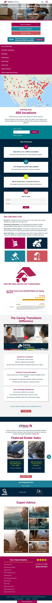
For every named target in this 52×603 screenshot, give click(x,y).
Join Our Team (25, 33)
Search (35, 132)
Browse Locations (17, 135)
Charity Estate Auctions (9, 589)
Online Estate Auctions (9, 586)
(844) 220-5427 (42, 567)
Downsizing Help (7, 575)
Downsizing (5, 61)
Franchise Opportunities (19, 599)
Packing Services (8, 570)
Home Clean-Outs (9, 233)
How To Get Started (25, 29)
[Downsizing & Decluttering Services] (37, 243)
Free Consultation (27, 601)
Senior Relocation (7, 46)
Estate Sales (6, 583)
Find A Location (25, 24)
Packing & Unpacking (8, 50)
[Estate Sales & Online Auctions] (15, 256)
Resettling (4, 54)
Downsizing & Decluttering (11, 224)
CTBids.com (35, 434)
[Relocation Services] (15, 243)
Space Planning (6, 68)
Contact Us (26, 411)
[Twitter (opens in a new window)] (40, 560)
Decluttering (5, 57)
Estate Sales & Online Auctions (13, 229)
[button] (3, 457)
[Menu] (46, 2)
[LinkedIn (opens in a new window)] (43, 560)
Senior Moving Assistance (9, 567)
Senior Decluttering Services (10, 578)
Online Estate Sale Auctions (10, 72)
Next (26, 207)
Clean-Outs (5, 65)
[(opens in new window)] (4, 492)
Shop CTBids (27, 477)
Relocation (7, 220)
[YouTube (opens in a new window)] (45, 560)
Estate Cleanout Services (9, 591)
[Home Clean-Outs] (37, 256)
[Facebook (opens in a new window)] (38, 560)
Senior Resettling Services (10, 572)
